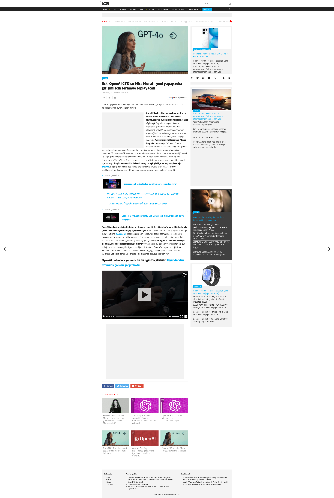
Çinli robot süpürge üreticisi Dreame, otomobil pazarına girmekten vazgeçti (210, 130)
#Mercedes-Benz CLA (204, 22)
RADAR (133, 9)
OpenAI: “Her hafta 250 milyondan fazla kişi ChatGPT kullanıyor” (172, 418)
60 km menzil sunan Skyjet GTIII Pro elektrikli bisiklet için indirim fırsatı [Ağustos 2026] (209, 299)
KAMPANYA (193, 9)
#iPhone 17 (120, 22)
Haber (105, 78)
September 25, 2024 (155, 204)
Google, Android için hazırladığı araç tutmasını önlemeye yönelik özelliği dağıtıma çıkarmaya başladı (209, 145)
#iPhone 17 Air (134, 22)
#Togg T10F (186, 22)
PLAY (142, 9)
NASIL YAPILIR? (178, 9)
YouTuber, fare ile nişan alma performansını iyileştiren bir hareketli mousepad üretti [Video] (210, 227)
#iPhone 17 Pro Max (169, 22)
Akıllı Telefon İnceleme (202, 49)
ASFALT (123, 9)
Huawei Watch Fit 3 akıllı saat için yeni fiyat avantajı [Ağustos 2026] (210, 62)
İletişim (108, 482)
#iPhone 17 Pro (151, 22)
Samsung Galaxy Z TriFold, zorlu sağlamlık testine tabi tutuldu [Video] (209, 253)
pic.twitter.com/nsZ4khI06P (124, 198)
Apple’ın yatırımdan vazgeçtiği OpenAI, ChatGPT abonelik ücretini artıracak (144, 419)
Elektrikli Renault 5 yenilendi (206, 138)
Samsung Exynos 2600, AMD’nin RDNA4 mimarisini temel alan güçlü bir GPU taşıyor (211, 245)
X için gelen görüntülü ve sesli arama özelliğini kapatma (202, 484)
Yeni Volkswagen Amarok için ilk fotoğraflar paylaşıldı (207, 123)
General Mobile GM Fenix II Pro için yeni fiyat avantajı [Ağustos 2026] (211, 313)
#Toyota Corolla (223, 22)
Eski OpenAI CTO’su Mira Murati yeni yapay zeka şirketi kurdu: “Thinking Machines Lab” (114, 419)
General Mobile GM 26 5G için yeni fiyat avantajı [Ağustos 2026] (210, 320)
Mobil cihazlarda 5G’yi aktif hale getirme (197, 480)
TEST (114, 9)
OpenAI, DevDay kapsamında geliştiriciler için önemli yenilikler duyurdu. (143, 452)
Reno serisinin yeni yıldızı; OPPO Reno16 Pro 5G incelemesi (211, 55)
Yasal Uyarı (109, 484)
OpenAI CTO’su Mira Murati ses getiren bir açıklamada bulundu (115, 450)
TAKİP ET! (207, 9)
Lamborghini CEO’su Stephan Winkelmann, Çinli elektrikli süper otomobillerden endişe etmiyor (208, 69)
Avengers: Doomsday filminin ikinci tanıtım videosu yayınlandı (209, 218)
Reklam (108, 480)
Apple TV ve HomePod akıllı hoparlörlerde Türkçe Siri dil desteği (205, 482)
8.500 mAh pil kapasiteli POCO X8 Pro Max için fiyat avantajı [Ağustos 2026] (210, 306)
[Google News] (177, 98)
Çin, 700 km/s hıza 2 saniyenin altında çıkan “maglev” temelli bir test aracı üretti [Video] (210, 236)
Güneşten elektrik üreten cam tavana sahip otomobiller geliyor (149, 478)
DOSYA (151, 9)
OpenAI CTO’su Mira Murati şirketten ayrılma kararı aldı (174, 449)
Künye (108, 478)
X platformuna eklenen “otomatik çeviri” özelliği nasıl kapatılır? (205, 478)
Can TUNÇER (107, 93)
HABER (105, 9)
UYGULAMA (163, 9)
